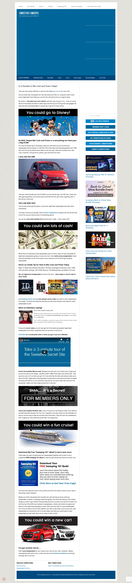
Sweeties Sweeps (29, 13)
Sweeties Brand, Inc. (46, 574)
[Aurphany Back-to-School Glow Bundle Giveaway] (100, 189)
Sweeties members (59, 553)
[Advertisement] (100, 99)
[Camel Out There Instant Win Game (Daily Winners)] (100, 265)
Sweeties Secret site (28, 299)
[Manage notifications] (4, 579)
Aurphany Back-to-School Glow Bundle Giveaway (98, 201)
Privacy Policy (91, 574)
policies (58, 91)
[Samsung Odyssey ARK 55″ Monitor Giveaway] (100, 164)
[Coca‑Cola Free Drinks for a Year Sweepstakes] (100, 240)
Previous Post (21, 566)
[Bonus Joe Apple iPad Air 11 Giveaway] (100, 214)
